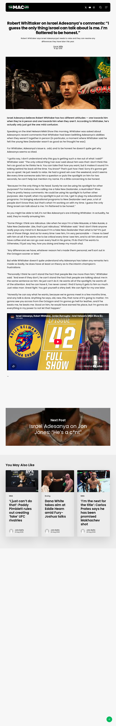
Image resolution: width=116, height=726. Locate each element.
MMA (11, 496)
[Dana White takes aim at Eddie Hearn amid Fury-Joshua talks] (57, 503)
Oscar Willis (58, 46)
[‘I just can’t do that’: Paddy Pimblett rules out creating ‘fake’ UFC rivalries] (22, 503)
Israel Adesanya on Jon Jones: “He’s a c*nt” (58, 427)
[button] (106, 7)
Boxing (47, 496)
